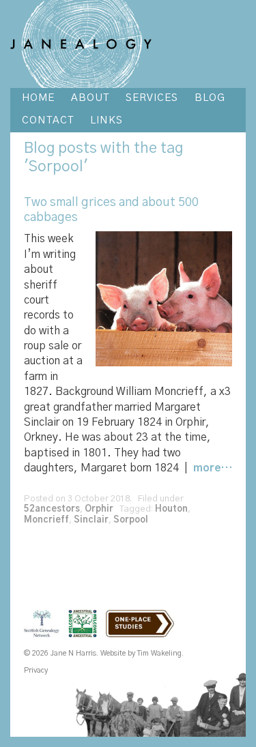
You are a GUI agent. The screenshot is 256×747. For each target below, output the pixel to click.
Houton (171, 509)
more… (212, 468)
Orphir (99, 509)
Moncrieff (46, 520)
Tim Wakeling (159, 653)
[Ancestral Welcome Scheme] (86, 632)
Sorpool (130, 520)
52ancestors (52, 509)
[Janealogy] (81, 43)
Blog (39, 148)
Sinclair (91, 520)
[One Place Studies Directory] (143, 632)
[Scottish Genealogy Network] (45, 632)
